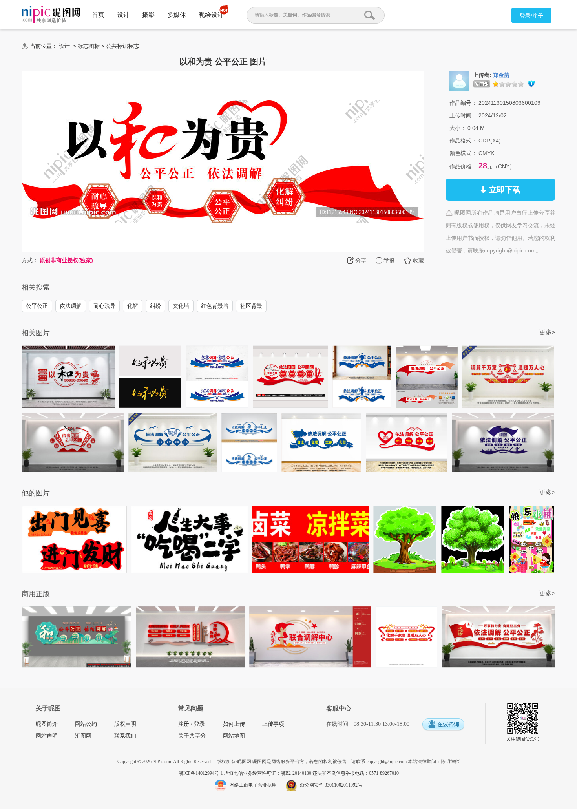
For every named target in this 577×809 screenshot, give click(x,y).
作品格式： (463, 140)
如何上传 (234, 724)
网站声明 (47, 736)
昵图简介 (47, 724)
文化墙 (181, 306)
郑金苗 (501, 75)
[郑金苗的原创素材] (459, 80)
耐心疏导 (104, 306)
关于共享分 (192, 736)
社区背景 (251, 306)
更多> (547, 332)
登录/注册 (531, 16)
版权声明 (125, 724)
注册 (183, 724)
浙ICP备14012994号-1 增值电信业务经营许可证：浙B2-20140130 (245, 773)
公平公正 (37, 306)
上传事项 (273, 724)
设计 (123, 14)
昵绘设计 (211, 14)
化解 (132, 306)
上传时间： (463, 115)
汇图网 (83, 736)
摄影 (148, 14)
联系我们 (125, 736)
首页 (98, 14)
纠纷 (155, 306)
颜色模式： (463, 153)
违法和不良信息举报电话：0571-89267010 (355, 773)
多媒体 (176, 14)
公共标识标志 (122, 46)
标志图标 (89, 46)
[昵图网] (51, 15)
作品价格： (463, 166)
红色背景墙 (214, 306)
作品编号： (463, 103)
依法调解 (71, 306)
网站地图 (234, 736)
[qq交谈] (443, 724)
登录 (199, 724)
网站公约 (86, 724)
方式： (30, 260)
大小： (457, 128)
